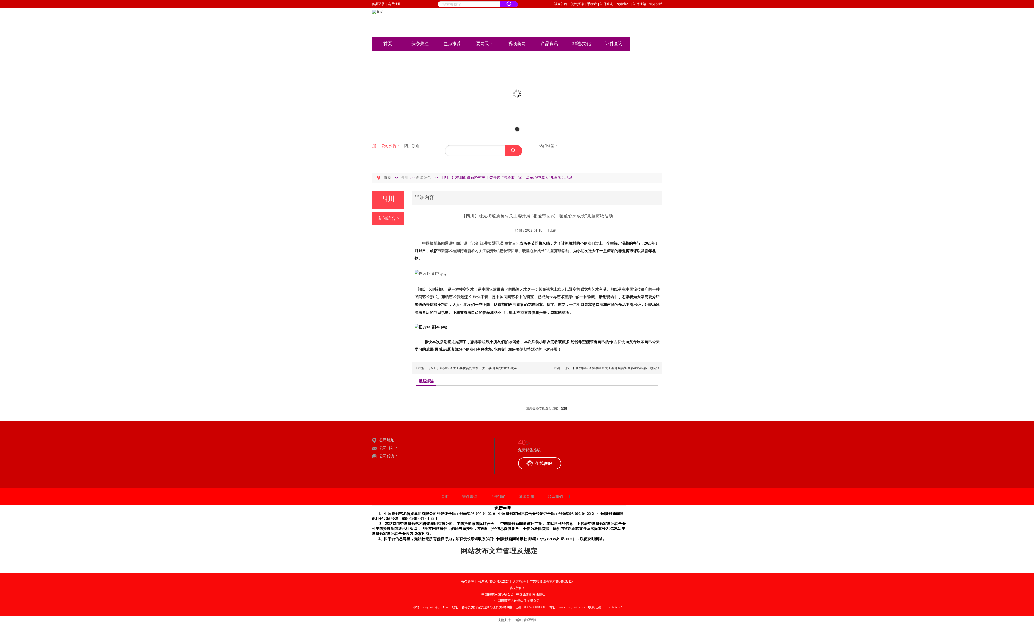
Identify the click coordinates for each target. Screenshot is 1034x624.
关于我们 (498, 497)
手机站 (592, 4)
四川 (404, 178)
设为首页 (560, 4)
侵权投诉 (577, 4)
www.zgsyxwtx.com (571, 607)
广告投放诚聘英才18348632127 (551, 581)
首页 (387, 178)
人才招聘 (519, 581)
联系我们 (555, 497)
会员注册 (394, 4)
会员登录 (378, 4)
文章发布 (623, 4)
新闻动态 (526, 497)
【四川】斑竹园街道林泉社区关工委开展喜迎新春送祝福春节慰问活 (611, 368)
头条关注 (467, 581)
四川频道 (411, 146)
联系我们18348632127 (493, 581)
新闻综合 (423, 178)
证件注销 (639, 4)
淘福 (518, 620)
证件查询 (606, 4)
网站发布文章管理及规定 (499, 551)
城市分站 (655, 4)
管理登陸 (529, 620)
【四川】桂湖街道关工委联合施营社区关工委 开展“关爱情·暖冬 (472, 368)
